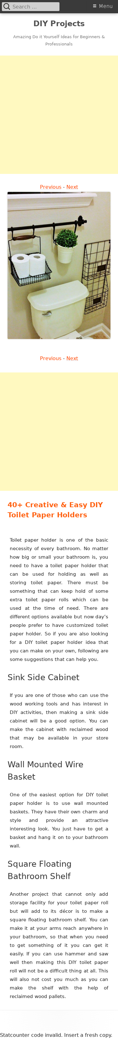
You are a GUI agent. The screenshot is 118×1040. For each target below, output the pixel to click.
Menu (106, 6)
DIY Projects (59, 23)
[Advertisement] (59, 115)
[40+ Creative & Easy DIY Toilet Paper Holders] (59, 265)
